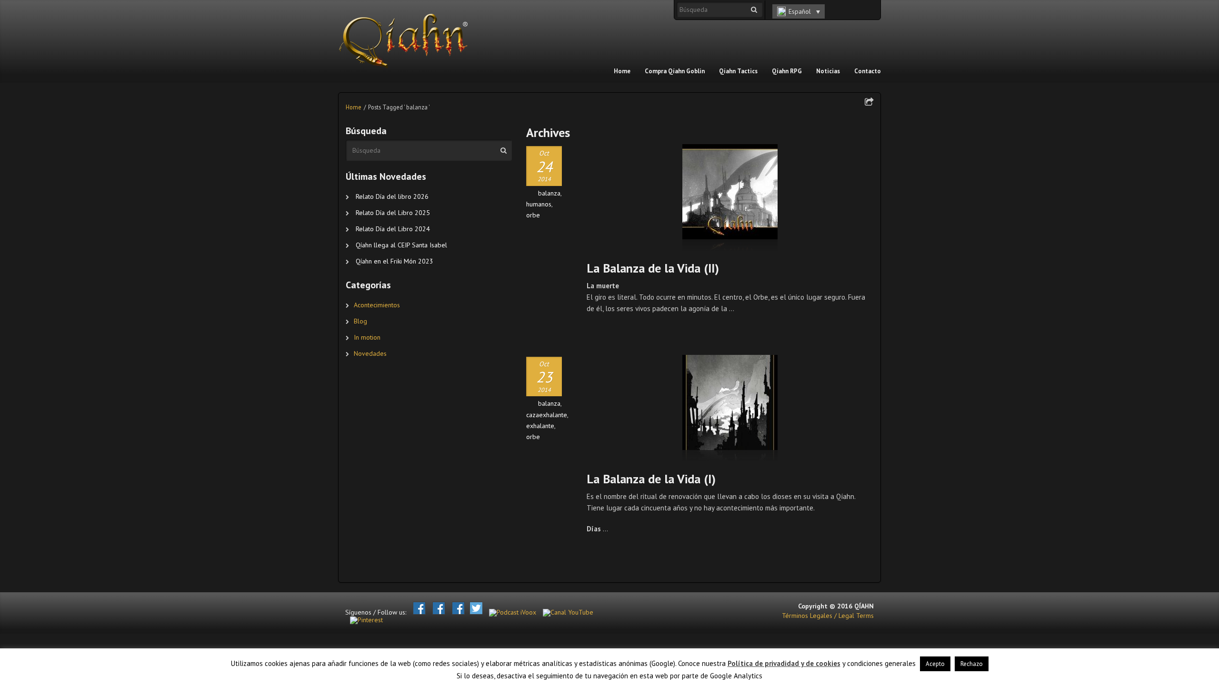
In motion (367, 337)
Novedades (370, 353)
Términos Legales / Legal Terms (828, 615)
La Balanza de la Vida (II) (653, 268)
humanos (538, 204)
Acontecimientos (377, 305)
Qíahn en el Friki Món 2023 (394, 261)
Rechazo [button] (971, 664)
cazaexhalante (546, 415)
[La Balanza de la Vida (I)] (730, 408)
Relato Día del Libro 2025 (393, 212)
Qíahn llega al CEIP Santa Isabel (401, 245)
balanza (549, 193)
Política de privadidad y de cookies (784, 663)
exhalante (540, 425)
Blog (360, 321)
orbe (533, 215)
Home (353, 107)
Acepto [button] (935, 664)
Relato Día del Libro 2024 (393, 229)
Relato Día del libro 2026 (392, 196)
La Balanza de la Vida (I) (651, 479)
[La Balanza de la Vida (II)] (730, 197)
